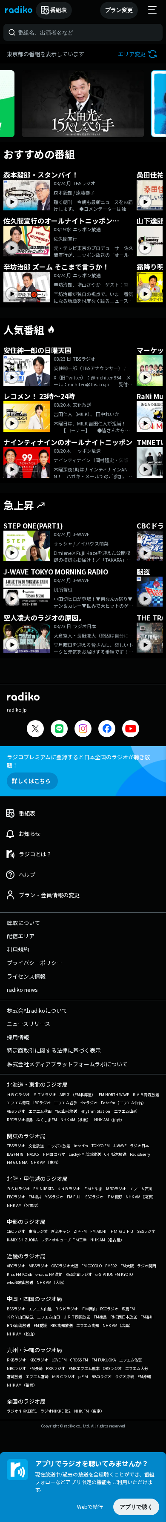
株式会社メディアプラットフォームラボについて (67, 1064)
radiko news (22, 989)
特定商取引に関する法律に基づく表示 (54, 1050)
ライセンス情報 (26, 976)
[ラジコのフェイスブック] (106, 729)
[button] (138, 53)
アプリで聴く (136, 1507)
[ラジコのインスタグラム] (83, 728)
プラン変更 (119, 10)
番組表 (58, 10)
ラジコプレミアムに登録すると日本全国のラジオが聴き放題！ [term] (78, 761)
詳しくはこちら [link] (31, 781)
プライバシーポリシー (34, 963)
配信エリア (20, 936)
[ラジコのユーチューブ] (130, 729)
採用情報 (18, 1037)
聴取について (23, 923)
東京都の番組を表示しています (45, 54)
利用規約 (18, 949)
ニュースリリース (28, 1023)
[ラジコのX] (35, 729)
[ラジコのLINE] (59, 729)
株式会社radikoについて (37, 1010)
